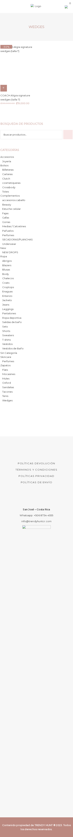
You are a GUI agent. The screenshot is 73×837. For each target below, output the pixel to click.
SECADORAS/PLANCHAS (17, 239)
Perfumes (8, 235)
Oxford (6, 382)
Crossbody (8, 187)
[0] (67, 7)
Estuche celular (11, 208)
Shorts (6, 330)
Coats (5, 282)
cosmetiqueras (11, 182)
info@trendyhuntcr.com (36, 521)
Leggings (7, 309)
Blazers (6, 265)
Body (5, 274)
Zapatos (5, 365)
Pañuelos (7, 230)
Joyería (6, 161)
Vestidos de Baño (13, 348)
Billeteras (7, 169)
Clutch (6, 178)
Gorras (6, 222)
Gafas (5, 217)
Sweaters (8, 335)
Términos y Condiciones (36, 469)
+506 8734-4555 (43, 515)
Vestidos (7, 343)
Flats (5, 369)
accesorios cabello (13, 200)
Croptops (8, 287)
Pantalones (9, 313)
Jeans (5, 304)
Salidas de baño (12, 322)
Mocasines (8, 374)
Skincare (5, 356)
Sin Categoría (8, 352)
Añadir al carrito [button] (3, 88)
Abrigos (7, 260)
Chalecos (8, 278)
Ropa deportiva (11, 317)
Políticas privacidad (36, 475)
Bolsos (4, 165)
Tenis (5, 395)
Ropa (3, 256)
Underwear (9, 243)
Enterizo (7, 295)
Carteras (7, 174)
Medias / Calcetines (14, 226)
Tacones (7, 391)
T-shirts (6, 339)
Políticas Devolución (36, 463)
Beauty (6, 204)
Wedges (7, 400)
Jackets (7, 300)
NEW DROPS (10, 252)
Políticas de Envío (36, 482)
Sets (5, 326)
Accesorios (7, 156)
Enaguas (7, 291)
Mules (5, 378)
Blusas (6, 269)
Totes (5, 191)
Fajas (5, 213)
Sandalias (8, 387)
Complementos (10, 195)
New (3, 248)
